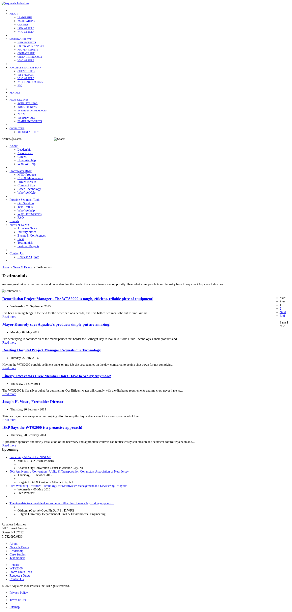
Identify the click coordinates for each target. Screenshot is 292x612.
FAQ (19, 85)
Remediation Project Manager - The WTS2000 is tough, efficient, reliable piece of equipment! (77, 299)
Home (5, 267)
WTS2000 (16, 568)
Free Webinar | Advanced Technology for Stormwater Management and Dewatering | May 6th (68, 485)
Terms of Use (18, 599)
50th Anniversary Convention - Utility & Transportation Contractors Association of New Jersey (69, 471)
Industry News (27, 107)
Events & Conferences (32, 110)
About (14, 14)
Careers (22, 24)
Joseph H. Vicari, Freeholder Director (32, 402)
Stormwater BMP (21, 39)
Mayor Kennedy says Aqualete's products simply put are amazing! (56, 324)
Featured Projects (29, 121)
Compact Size (26, 53)
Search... (7, 138)
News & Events (19, 99)
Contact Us (17, 128)
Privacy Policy (19, 592)
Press (21, 114)
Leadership (24, 17)
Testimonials (26, 117)
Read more (9, 316)
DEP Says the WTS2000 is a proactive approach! (42, 427)
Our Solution (26, 71)
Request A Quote (28, 132)
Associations (26, 21)
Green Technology (30, 57)
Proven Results (27, 49)
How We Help (25, 28)
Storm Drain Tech (21, 572)
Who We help (25, 78)
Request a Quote (20, 575)
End (282, 315)
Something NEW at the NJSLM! (30, 457)
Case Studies (18, 554)
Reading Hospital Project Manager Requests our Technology (51, 350)
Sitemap (15, 607)
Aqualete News (27, 103)
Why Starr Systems (30, 82)
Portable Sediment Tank (25, 67)
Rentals (15, 92)
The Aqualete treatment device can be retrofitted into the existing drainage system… (62, 503)
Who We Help (25, 31)
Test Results (25, 74)
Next (283, 312)
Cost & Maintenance (30, 46)
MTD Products (26, 42)
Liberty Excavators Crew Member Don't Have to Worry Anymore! (56, 376)
